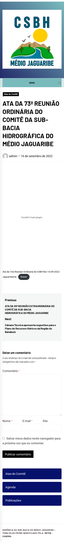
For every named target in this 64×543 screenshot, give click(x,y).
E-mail (27, 421)
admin (13, 156)
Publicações (13, 500)
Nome (7, 421)
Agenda (10, 487)
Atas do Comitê (11, 94)
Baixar (24, 277)
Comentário (11, 371)
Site (45, 421)
